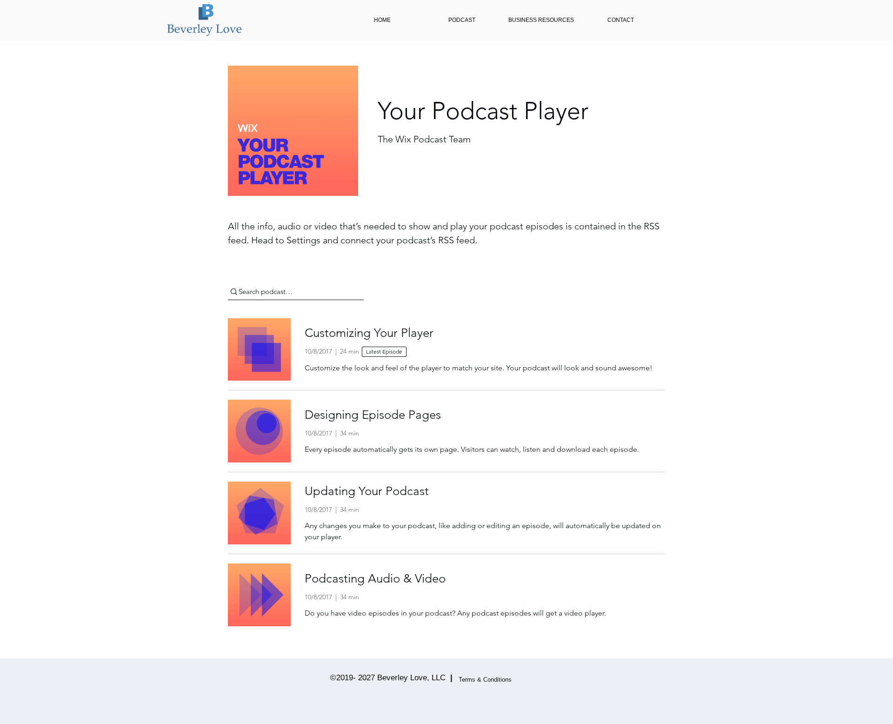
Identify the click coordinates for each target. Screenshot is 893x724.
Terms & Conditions (485, 679)
